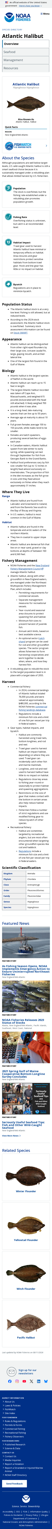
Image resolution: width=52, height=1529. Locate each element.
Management (13, 60)
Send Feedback (14, 1483)
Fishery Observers (14, 1436)
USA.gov (44, 1515)
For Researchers (10, 1441)
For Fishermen (9, 1417)
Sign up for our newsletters (27, 1371)
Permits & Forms (13, 1425)
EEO (18, 1511)
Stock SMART (21, 332)
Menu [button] (46, 13)
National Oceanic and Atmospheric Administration (25, 1522)
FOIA (25, 1511)
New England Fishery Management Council (29, 567)
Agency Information (13, 1398)
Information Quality (39, 1511)
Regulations (25, 851)
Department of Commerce (25, 1518)
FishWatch (10, 1409)
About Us (10, 1401)
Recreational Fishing (15, 1432)
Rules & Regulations (15, 1421)
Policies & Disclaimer (13, 1515)
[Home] (16, 16)
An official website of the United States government (26, 4)
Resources (11, 68)
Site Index (10, 1413)
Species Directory (12, 29)
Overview (11, 44)
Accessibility (8, 1511)
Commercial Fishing (15, 1428)
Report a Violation (14, 1464)
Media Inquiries (13, 1460)
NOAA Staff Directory (16, 1475)
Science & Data (12, 1448)
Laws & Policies (13, 1405)
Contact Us (8, 1453)
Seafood (9, 52)
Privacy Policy (32, 1515)
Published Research (15, 1444)
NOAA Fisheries (26, 1525)
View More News (10, 1135)
